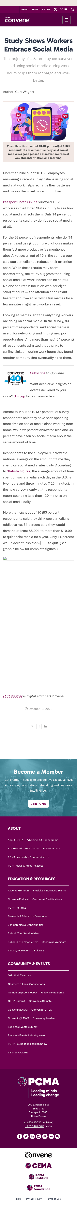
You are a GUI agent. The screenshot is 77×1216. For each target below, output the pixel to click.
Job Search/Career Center (23, 848)
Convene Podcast (18, 899)
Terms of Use (54, 1198)
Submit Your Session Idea (23, 933)
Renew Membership (52, 992)
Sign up (19, 396)
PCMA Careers (51, 848)
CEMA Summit (16, 1001)
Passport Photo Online (20, 202)
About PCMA (15, 840)
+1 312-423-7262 (34, 1126)
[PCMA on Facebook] (19, 1136)
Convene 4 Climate (40, 1001)
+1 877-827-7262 (33, 1122)
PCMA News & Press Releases (25, 865)
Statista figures (18, 471)
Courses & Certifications (47, 899)
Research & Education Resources (27, 916)
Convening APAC (18, 1009)
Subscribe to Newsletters (23, 942)
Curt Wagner (12, 696)
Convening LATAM (18, 1018)
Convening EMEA (41, 1009)
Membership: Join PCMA (22, 992)
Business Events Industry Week (26, 1035)
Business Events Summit (23, 1027)
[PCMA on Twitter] (26, 1136)
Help (18, 1198)
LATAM (46, 9)
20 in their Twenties (19, 975)
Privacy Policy (34, 1198)
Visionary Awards (18, 1052)
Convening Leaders (44, 1018)
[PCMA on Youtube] (45, 1136)
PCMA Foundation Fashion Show (27, 1044)
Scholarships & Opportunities (25, 925)
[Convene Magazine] (17, 19)
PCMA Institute (17, 907)
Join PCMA (38, 803)
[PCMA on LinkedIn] (32, 1136)
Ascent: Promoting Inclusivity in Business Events (37, 890)
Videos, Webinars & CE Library (26, 950)
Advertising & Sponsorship (42, 840)
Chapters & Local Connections (26, 984)
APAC (24, 9)
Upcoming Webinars (54, 942)
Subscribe (37, 373)
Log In (62, 9)
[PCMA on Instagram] (38, 1136)
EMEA (35, 9)
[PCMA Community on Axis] (57, 1136)
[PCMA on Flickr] (51, 1136)
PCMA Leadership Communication (28, 857)
